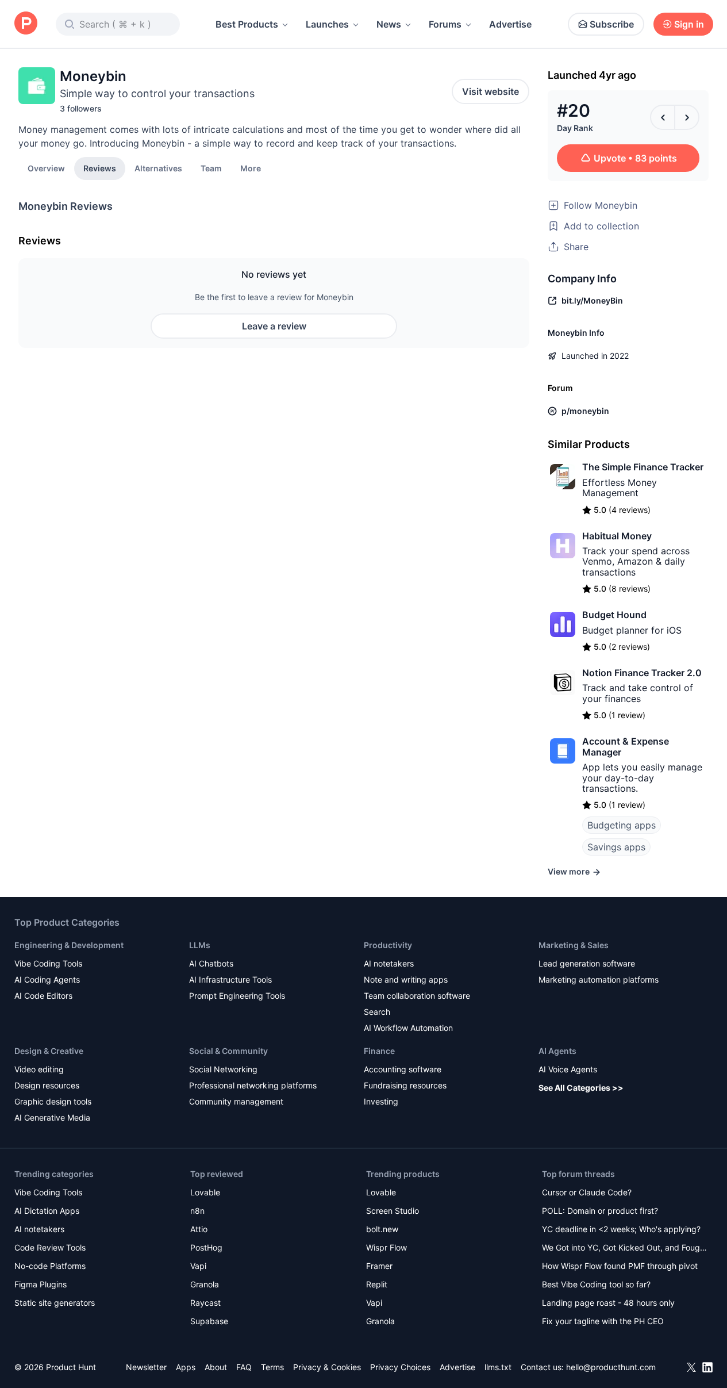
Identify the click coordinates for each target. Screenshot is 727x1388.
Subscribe (612, 24)
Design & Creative (48, 1051)
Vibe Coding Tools (48, 963)
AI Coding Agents (47, 979)
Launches (327, 24)
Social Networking (223, 1069)
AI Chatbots (211, 963)
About (216, 1367)
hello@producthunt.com (611, 1367)
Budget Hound (614, 614)
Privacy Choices (400, 1367)
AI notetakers (389, 963)
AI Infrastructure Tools (230, 979)
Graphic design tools (52, 1101)
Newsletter (146, 1367)
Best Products (247, 24)
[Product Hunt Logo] (25, 23)
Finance (379, 1051)
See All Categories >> (581, 1087)
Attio (198, 1229)
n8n (197, 1211)
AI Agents (557, 1051)
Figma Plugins (40, 1284)
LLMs (199, 945)
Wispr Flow (386, 1247)
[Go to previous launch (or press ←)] (662, 117)
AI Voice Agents (567, 1069)
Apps (185, 1367)
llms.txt (497, 1367)
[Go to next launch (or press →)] (686, 117)
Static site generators (54, 1303)
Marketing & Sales (573, 945)
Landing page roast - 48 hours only (608, 1303)
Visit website (490, 91)
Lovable (205, 1192)
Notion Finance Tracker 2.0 (642, 672)
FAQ (244, 1367)
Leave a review (274, 326)
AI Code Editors (43, 995)
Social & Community (228, 1051)
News (388, 24)
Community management (236, 1101)
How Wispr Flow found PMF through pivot (620, 1266)
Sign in (689, 24)
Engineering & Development (69, 945)
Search (377, 1012)
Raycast (205, 1303)
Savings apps (616, 847)
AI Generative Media (52, 1117)
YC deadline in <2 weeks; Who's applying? (621, 1229)
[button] (250, 168)
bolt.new (382, 1229)
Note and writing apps (406, 979)
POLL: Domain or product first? (600, 1211)
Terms (272, 1367)
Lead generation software (586, 963)
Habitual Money (617, 536)
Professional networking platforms (253, 1085)
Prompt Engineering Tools (237, 995)
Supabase (209, 1321)
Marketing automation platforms (598, 979)
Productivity (388, 945)
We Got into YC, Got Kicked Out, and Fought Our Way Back (624, 1249)
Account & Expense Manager (625, 746)
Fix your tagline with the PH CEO (603, 1321)
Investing (381, 1101)
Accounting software (402, 1069)
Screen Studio (392, 1211)
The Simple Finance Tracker (642, 467)
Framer (379, 1266)
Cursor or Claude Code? (587, 1192)
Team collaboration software (417, 995)
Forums (445, 24)
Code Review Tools (50, 1247)
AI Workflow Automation (408, 1028)
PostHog (206, 1247)
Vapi (198, 1266)
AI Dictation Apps (46, 1211)
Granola (204, 1284)
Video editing (39, 1069)
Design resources (46, 1085)
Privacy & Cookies (327, 1367)
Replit (376, 1284)
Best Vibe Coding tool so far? (596, 1284)
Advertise (510, 24)
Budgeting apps (621, 825)
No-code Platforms (50, 1266)
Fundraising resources (405, 1085)
